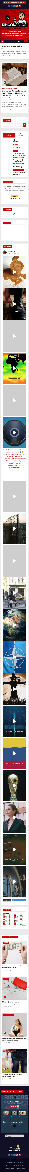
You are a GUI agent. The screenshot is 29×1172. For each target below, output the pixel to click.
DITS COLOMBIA (19, 1162)
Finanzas (15, 35)
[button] (22, 41)
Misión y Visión (20, 1166)
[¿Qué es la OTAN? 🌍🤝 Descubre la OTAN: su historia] (14, 657)
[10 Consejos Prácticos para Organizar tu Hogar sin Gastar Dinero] (22, 1113)
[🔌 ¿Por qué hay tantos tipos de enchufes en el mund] (14, 464)
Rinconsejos (14, 1101)
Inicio (2, 49)
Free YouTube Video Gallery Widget (14, 1136)
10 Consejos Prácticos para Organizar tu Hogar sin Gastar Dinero (22, 1116)
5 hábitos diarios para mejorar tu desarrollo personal (19, 168)
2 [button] (14, 1130)
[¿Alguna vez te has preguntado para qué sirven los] (14, 689)
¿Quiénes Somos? (10, 1166)
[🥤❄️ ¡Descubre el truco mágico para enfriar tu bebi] (14, 272)
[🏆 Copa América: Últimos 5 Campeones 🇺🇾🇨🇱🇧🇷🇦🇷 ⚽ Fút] (14, 785)
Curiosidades (16, 33)
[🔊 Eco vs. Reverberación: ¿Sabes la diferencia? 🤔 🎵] (14, 432)
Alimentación (8, 35)
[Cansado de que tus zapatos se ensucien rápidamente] (14, 1113)
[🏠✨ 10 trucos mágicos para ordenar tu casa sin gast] (14, 304)
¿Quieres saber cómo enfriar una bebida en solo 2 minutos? (6, 1116)
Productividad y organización (9, 88)
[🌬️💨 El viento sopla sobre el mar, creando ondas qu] (14, 400)
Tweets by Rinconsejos (14, 214)
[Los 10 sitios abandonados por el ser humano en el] (14, 528)
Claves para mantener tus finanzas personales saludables (14, 967)
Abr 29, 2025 (7, 1043)
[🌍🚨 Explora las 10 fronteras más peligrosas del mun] (14, 368)
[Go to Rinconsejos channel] (14, 1097)
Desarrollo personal (18, 157)
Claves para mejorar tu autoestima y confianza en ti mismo (14, 1039)
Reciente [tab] (9, 136)
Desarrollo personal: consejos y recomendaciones (19, 174)
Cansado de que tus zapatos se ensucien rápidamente (14, 1116)
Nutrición (21, 35)
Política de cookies (20, 1168)
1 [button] (12, 1130)
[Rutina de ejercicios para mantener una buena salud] (14, 881)
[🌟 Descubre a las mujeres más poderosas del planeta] (14, 817)
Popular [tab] (20, 136)
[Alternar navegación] (18, 41)
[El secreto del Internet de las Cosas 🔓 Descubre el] (14, 721)
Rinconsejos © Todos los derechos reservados (14, 1161)
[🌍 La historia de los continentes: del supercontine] (14, 849)
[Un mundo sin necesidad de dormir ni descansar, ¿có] (14, 561)
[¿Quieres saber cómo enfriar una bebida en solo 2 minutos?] (6, 1113)
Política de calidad (9, 1168)
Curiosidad (23, 33)
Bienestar (9, 33)
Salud (3, 33)
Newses (11, 1162)
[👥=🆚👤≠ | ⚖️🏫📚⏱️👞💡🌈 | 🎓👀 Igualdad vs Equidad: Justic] (14, 496)
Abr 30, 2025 (7, 970)
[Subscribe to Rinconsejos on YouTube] (14, 1106)
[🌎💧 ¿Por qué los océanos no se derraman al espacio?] (14, 625)
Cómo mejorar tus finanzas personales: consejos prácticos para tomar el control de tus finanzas (14, 1004)
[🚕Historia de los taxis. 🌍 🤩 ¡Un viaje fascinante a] (14, 593)
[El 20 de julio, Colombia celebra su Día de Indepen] (14, 753)
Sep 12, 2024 (7, 98)
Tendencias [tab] (14, 142)
